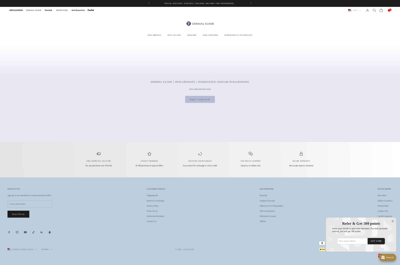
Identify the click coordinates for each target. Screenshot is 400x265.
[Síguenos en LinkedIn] (41, 232)
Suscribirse (18, 214)
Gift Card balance (267, 211)
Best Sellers (174, 35)
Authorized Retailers (155, 216)
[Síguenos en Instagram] (17, 232)
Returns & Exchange (155, 200)
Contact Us (152, 221)
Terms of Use (152, 211)
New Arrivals (154, 35)
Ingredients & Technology (238, 35)
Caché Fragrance (385, 216)
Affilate (263, 221)
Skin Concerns (210, 35)
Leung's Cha (383, 211)
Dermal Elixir (383, 205)
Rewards (263, 195)
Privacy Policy (152, 205)
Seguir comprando (200, 99)
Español (45, 249)
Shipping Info (152, 195)
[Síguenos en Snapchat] (49, 232)
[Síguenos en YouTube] (25, 232)
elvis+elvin (382, 195)
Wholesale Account (268, 216)
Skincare (192, 35)
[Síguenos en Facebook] (9, 232)
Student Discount (267, 200)
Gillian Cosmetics (385, 200)
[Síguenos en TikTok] (33, 232)
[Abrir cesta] (385, 10)
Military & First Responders (271, 205)
